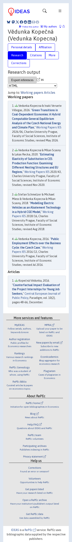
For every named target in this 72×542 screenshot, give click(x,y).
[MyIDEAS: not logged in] (61, 26)
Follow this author (30, 27)
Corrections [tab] (18, 63)
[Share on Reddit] (25, 22)
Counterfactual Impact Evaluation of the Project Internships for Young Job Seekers (36, 289)
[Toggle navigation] (44, 12)
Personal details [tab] (21, 47)
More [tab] (52, 55)
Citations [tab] (36, 55)
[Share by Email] (33, 22)
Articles (49, 92)
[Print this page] (37, 22)
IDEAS (15, 530)
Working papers (32, 92)
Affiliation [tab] (45, 47)
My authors (50, 26)
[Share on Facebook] (21, 22)
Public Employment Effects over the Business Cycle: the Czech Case (36, 243)
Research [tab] (17, 55)
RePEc (28, 530)
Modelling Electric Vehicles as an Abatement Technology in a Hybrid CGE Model (36, 207)
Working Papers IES (48, 127)
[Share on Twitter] (17, 22)
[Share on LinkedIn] (29, 22)
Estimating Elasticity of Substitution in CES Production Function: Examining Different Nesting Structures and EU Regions (35, 163)
